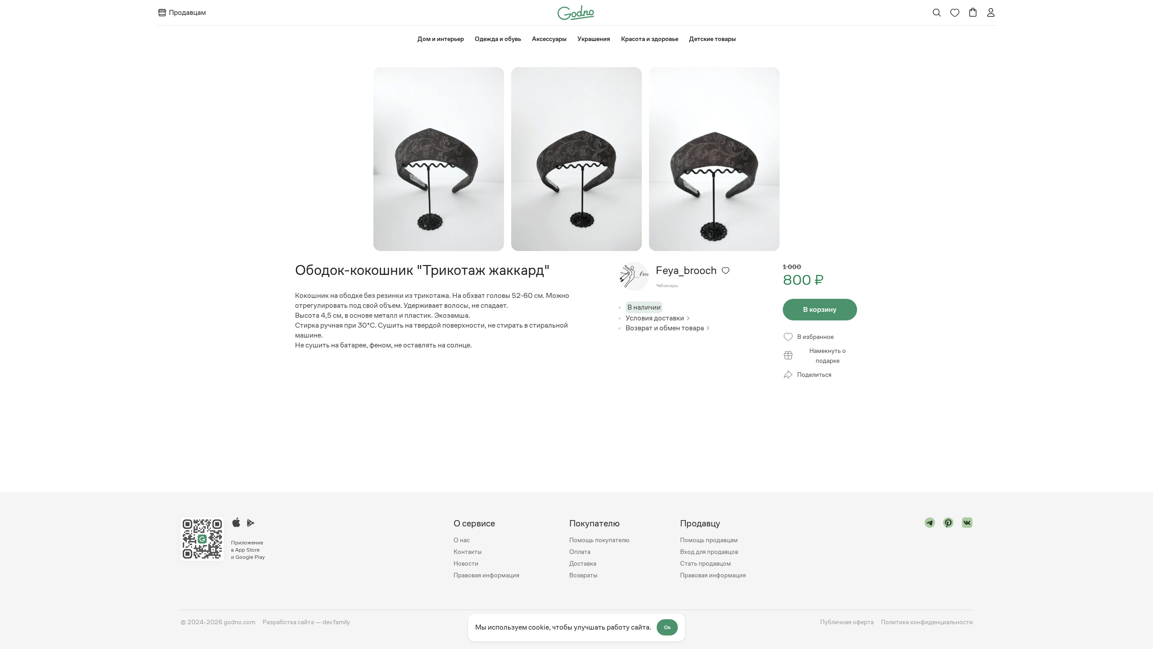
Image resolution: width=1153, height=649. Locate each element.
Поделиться (814, 374)
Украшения (593, 38)
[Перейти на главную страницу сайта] (576, 12)
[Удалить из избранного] (725, 270)
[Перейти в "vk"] (967, 549)
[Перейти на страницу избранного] (954, 12)
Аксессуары (549, 38)
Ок (667, 627)
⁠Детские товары (712, 38)
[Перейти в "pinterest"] (948, 549)
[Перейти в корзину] (972, 12)
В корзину (819, 309)
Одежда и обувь (498, 38)
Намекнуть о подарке (827, 355)
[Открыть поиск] (936, 12)
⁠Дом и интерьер (441, 38)
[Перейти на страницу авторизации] (990, 12)
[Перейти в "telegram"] (930, 549)
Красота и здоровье (649, 38)
